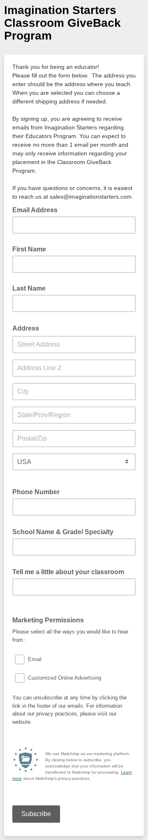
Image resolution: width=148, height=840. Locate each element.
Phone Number (36, 491)
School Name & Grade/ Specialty (65, 531)
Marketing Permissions (48, 620)
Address (28, 327)
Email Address (37, 209)
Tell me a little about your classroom (70, 571)
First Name (29, 249)
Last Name (29, 288)
